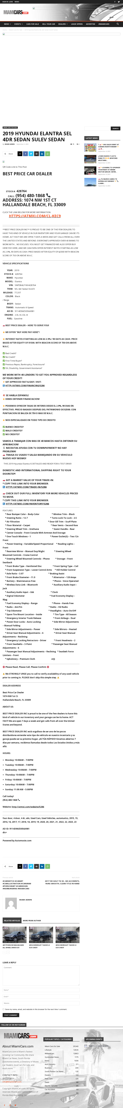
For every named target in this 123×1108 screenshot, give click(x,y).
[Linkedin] (42, 153)
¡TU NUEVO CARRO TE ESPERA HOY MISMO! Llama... (107, 181)
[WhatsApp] (47, 153)
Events (17, 24)
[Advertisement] (41, 183)
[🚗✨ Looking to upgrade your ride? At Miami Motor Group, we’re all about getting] (90, 170)
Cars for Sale (32, 24)
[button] (118, 24)
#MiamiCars (103, 24)
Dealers (62, 24)
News (17, 2)
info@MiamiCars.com (11, 1081)
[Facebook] (115, 2)
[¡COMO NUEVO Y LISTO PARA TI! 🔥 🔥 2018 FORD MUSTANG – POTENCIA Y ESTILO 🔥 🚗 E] (90, 159)
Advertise (90, 24)
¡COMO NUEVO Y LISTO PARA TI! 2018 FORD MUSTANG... (107, 158)
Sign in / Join (7, 2)
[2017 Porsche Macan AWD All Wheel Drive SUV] (15, 935)
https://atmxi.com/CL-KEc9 (35, 215)
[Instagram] (10, 1105)
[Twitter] (119, 2)
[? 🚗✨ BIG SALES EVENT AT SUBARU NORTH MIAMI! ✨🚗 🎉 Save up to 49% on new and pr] (90, 147)
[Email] (20, 153)
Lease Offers (77, 24)
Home (5, 30)
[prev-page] (4, 952)
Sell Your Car (48, 24)
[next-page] (7, 952)
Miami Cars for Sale (15, 30)
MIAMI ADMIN (10, 144)
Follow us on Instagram (13, 1025)
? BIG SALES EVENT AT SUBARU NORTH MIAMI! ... (108, 146)
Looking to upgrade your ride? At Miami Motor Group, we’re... (109, 169)
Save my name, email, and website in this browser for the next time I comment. (36, 1009)
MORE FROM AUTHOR (32, 920)
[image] (20, 1035)
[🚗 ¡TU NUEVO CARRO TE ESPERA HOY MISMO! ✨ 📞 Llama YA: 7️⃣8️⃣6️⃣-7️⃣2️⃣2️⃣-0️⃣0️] (90, 182)
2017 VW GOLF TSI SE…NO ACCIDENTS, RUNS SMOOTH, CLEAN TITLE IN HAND (62, 882)
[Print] (36, 153)
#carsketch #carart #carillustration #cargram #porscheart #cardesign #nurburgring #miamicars (17, 885)
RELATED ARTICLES (12, 920)
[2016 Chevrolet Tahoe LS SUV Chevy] (41, 935)
